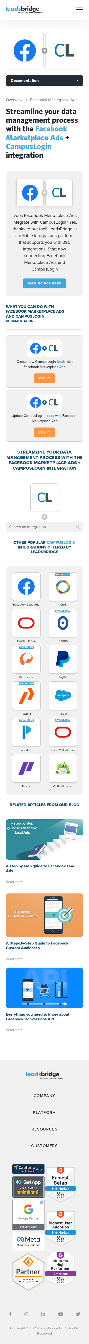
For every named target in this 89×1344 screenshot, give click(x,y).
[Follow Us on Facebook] (10, 1314)
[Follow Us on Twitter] (78, 1314)
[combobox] (44, 527)
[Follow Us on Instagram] (26, 1314)
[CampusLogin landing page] (64, 50)
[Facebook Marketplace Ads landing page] (25, 50)
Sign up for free (44, 283)
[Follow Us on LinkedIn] (43, 1314)
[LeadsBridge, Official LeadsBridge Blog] (24, 9)
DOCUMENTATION (19, 321)
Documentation (25, 80)
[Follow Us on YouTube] (60, 1314)
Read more (14, 882)
